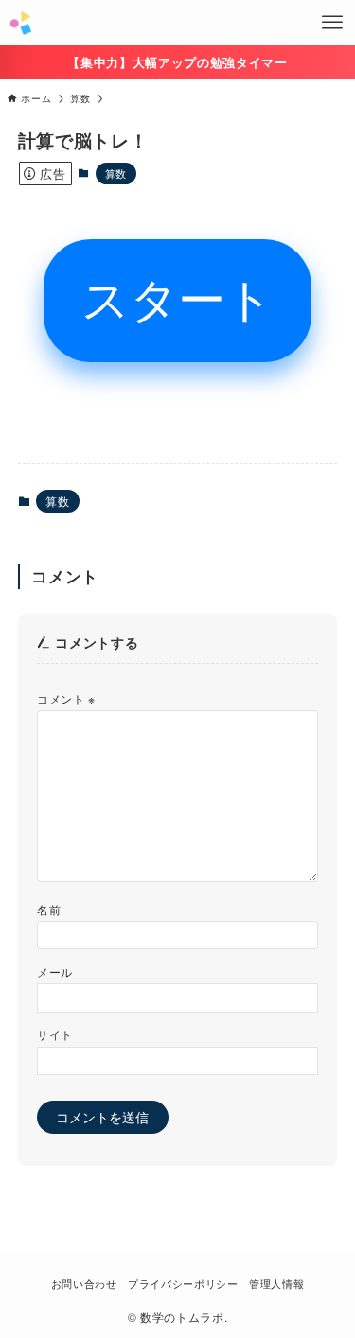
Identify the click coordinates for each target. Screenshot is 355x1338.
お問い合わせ (84, 1283)
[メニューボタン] (332, 22)
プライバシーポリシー (183, 1283)
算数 (116, 173)
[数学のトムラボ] (20, 22)
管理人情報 (276, 1283)
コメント (66, 698)
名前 (49, 909)
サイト (55, 1034)
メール (55, 972)
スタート (177, 300)
